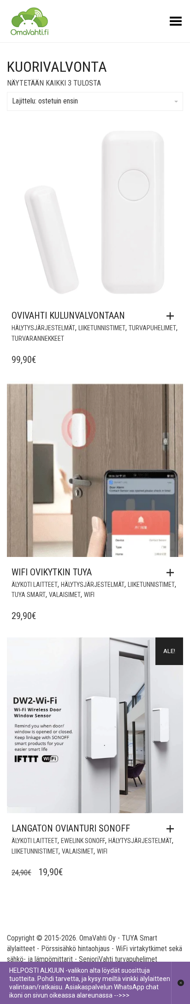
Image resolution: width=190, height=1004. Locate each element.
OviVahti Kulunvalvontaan (68, 315)
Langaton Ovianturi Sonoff (71, 828)
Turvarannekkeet (38, 338)
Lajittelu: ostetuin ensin (45, 101)
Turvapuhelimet (152, 328)
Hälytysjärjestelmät (43, 328)
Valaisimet (65, 594)
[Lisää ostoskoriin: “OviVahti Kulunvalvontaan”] (172, 316)
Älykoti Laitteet (35, 584)
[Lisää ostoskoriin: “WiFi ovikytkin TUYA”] (172, 572)
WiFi (89, 594)
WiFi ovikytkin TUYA (52, 572)
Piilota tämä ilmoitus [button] (180, 983)
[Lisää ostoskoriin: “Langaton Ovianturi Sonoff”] (172, 829)
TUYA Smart (29, 594)
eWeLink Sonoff (83, 840)
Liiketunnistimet (101, 328)
